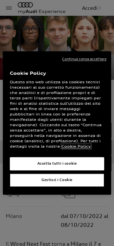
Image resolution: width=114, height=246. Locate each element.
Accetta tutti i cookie (57, 163)
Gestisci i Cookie (57, 180)
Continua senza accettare (84, 59)
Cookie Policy (76, 146)
